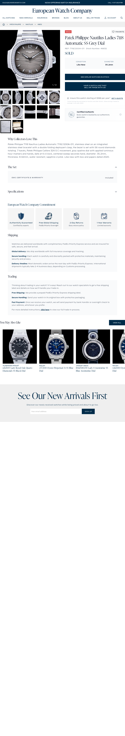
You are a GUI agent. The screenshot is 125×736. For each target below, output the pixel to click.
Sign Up (88, 411)
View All (117, 322)
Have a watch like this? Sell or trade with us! (95, 86)
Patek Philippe (15, 24)
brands (55, 18)
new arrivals (26, 18)
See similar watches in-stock (95, 77)
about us (77, 18)
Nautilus (29, 24)
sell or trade (93, 18)
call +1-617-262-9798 (115, 2)
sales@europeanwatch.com (13, 2)
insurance (42, 18)
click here (45, 310)
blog (66, 18)
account (111, 18)
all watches (8, 18)
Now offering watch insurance (62, 3)
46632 (40, 24)
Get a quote (117, 98)
